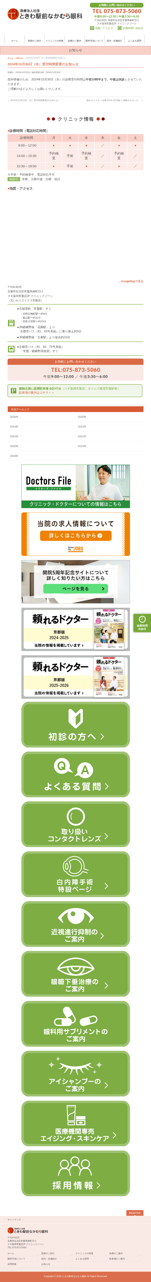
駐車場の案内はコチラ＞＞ (36, 392)
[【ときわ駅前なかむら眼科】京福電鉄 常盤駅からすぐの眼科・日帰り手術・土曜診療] (45, 15)
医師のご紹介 (48, 1253)
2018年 (14, 455)
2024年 (14, 426)
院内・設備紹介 (49, 1258)
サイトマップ (14, 1220)
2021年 (82, 436)
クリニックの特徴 (84, 1253)
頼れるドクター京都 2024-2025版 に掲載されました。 (115, 100)
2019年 (82, 446)
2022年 (14, 436)
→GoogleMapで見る (130, 281)
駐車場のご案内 (117, 1258)
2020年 (14, 446)
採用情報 (12, 1264)
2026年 (14, 416)
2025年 (82, 416)
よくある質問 (82, 1258)
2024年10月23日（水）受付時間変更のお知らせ (33, 100)
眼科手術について (16, 1258)
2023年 (82, 426)
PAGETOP (135, 1213)
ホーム (11, 1253)
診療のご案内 (116, 1253)
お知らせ (45, 1264)
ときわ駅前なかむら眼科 (74, 1276)
